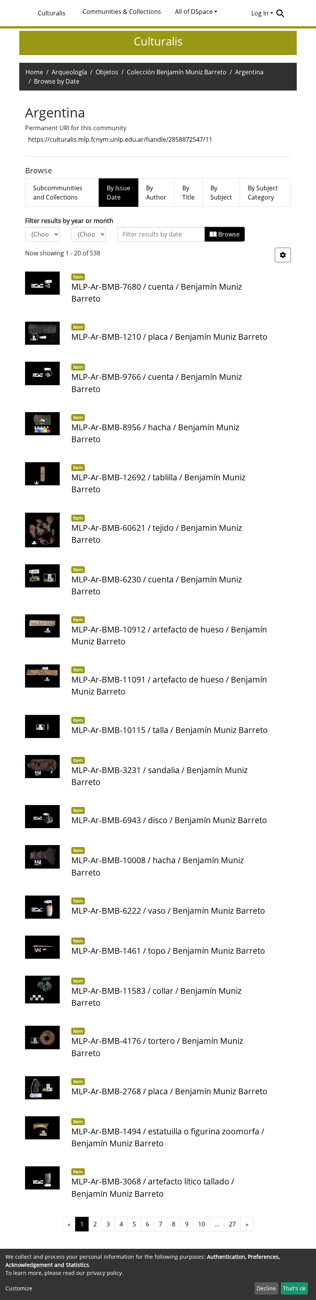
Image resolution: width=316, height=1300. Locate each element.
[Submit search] (280, 13)
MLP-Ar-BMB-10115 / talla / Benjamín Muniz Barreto (169, 730)
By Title (188, 192)
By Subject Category (263, 192)
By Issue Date (118, 192)
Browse (228, 234)
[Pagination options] (283, 255)
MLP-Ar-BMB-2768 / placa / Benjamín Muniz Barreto (169, 1091)
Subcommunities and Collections (57, 192)
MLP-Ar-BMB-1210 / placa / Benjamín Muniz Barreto (169, 336)
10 (201, 1224)
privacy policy (104, 1273)
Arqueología (69, 72)
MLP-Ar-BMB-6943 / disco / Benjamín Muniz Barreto (169, 820)
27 (232, 1224)
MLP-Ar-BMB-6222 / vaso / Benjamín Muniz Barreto (168, 910)
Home (34, 72)
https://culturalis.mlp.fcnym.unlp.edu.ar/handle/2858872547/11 (120, 139)
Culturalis (52, 13)
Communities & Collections (121, 11)
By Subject (221, 192)
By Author (156, 192)
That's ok (294, 1288)
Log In (260, 13)
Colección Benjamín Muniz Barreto (177, 72)
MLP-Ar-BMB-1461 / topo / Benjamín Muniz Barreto (168, 950)
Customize (18, 1288)
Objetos (107, 72)
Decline (266, 1288)
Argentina (249, 72)
